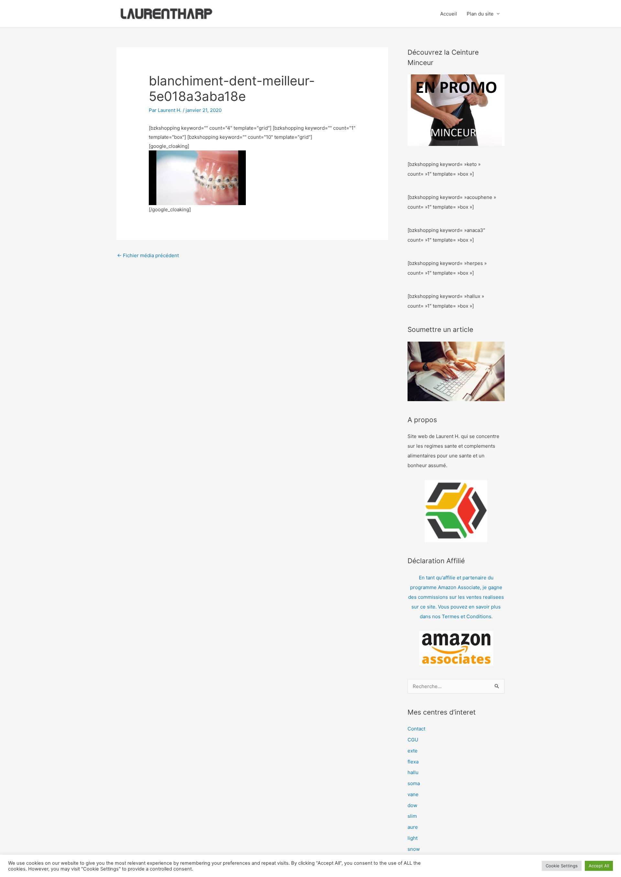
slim (412, 816)
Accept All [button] (599, 865)
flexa (413, 762)
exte (413, 751)
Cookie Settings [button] (562, 865)
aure (413, 827)
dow (412, 805)
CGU (413, 740)
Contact (416, 729)
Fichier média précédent (148, 255)
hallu (413, 772)
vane (413, 794)
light (413, 838)
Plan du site (480, 14)
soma (414, 783)
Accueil (448, 14)
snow (414, 849)
